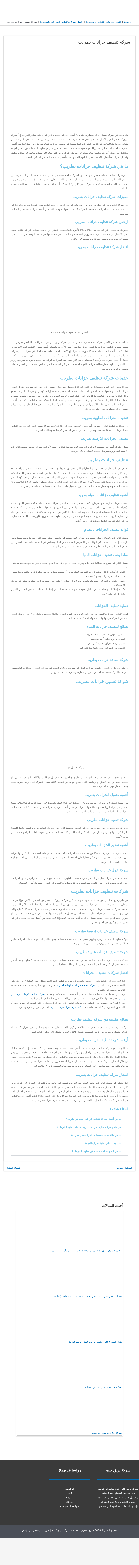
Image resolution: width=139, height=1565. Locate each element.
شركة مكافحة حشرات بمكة (107, 1432)
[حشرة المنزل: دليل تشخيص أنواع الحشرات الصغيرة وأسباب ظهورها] (95, 1229)
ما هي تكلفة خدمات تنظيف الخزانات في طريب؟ (96, 1135)
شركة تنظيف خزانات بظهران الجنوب (76, 985)
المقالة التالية (12, 1167)
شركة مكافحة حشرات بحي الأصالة (103, 1387)
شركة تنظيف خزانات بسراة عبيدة (66, 1007)
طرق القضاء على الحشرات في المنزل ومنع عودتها (95, 1341)
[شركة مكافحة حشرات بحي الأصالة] (95, 1366)
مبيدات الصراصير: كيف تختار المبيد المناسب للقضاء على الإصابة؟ (88, 1296)
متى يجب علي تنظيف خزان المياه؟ (103, 1143)
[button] (69, 1119)
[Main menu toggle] (3, 9)
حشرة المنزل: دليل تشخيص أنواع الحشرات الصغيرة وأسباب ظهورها (86, 1250)
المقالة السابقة (125, 1167)
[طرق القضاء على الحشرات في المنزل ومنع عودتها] (95, 1321)
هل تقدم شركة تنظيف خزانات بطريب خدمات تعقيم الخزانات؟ (89, 1127)
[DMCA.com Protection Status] (112, 1551)
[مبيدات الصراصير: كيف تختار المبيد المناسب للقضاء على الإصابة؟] (95, 1275)
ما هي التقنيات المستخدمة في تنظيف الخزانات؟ (96, 1151)
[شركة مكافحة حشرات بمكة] (95, 1412)
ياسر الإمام (28, 1530)
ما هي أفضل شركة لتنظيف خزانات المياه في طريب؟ (93, 1118)
